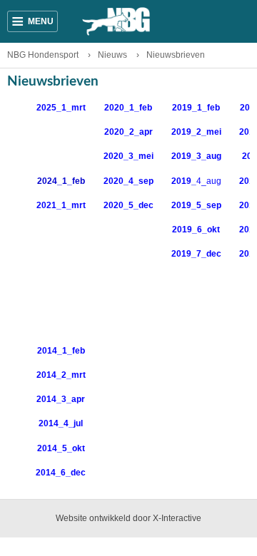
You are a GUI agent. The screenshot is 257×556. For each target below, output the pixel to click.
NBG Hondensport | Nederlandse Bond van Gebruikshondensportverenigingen (128, 21)
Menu (32, 21)
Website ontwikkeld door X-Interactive (128, 518)
